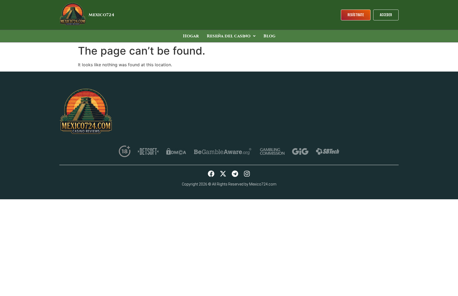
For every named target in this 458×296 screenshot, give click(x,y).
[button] (231, 36)
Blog (269, 36)
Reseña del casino (228, 36)
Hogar (191, 36)
